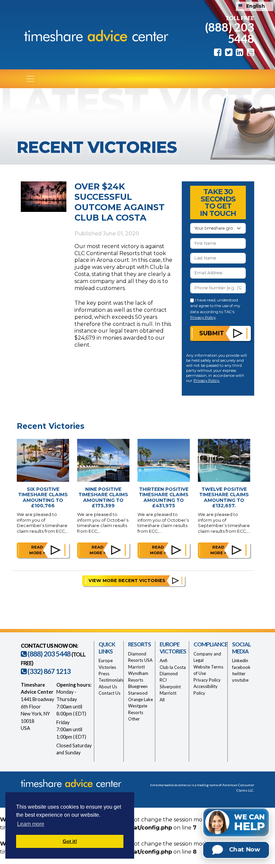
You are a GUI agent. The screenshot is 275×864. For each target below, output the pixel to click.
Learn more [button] (30, 824)
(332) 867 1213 (48, 671)
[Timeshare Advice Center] (94, 35)
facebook (241, 667)
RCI (163, 680)
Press (104, 673)
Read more (36, 550)
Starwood (138, 693)
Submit (211, 333)
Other (134, 719)
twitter (238, 673)
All (162, 699)
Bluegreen (138, 686)
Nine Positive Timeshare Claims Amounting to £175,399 (103, 497)
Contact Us (109, 693)
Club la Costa (173, 667)
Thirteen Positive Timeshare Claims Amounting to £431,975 (163, 497)
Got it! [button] (70, 841)
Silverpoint (170, 686)
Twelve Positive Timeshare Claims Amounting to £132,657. (224, 497)
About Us (108, 686)
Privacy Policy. (207, 380)
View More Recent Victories (127, 580)
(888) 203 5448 (229, 32)
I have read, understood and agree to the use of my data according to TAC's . (215, 309)
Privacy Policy (203, 317)
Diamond (169, 673)
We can (249, 823)
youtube (240, 680)
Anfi (163, 660)
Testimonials (111, 680)
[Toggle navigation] (30, 78)
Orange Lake (140, 699)
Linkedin (240, 660)
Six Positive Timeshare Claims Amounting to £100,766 (43, 497)
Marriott (136, 667)
